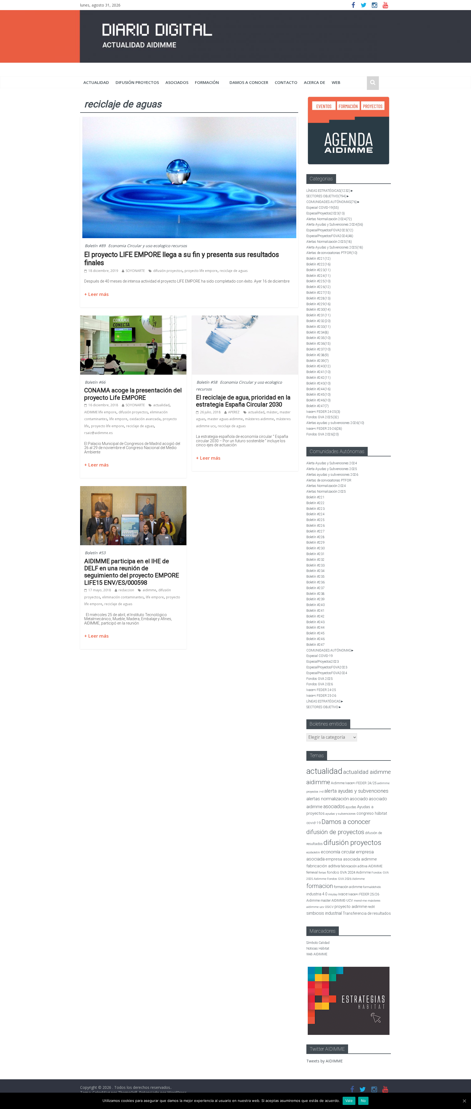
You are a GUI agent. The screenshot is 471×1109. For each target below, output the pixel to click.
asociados (176, 82)
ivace (343, 894)
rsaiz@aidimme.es (98, 433)
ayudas (351, 807)
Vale (349, 1100)
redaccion (126, 590)
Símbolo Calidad (318, 943)
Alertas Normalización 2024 (329, 219)
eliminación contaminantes (123, 597)
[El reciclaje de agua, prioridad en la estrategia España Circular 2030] (245, 319)
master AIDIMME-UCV (337, 900)
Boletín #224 (318, 276)
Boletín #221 (318, 258)
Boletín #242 (318, 378)
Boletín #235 (318, 338)
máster (272, 412)
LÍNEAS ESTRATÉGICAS (328, 191)
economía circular (338, 852)
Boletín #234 (317, 332)
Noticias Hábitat (317, 948)
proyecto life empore (201, 270)
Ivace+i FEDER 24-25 (323, 412)
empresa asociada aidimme (351, 859)
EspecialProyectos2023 (325, 213)
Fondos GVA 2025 (322, 417)
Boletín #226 (318, 287)
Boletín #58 (207, 382)
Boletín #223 (318, 270)
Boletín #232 (318, 321)
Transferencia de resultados (367, 913)
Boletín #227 (318, 293)
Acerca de (314, 82)
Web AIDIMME (316, 954)
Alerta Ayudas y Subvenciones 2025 (334, 247)
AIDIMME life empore (100, 412)
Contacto (286, 82)
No (363, 1100)
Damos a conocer (249, 82)
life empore (118, 419)
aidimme (149, 590)
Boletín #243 (318, 383)
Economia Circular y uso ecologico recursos (147, 245)
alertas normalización (327, 798)
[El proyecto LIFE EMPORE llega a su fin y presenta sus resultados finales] (189, 120)
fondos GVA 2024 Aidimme (349, 872)
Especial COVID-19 (322, 208)
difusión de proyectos (335, 832)
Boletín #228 (318, 298)
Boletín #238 (317, 355)
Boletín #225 (318, 281)
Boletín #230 (318, 309)
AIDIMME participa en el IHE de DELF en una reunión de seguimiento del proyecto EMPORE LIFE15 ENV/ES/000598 (131, 572)
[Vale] (464, 1101)
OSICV (329, 907)
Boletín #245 (318, 394)
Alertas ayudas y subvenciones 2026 (335, 423)
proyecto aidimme (350, 906)
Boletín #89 (95, 245)
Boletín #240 (318, 366)
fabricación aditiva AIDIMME (361, 866)
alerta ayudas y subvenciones (356, 791)
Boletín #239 (317, 361)
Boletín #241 (318, 372)
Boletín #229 (318, 304)
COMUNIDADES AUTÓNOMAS (331, 202)
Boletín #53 (95, 552)
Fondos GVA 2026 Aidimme (346, 879)
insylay (332, 894)
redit (371, 907)
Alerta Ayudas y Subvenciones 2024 (334, 224)
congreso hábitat (372, 813)
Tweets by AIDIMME (324, 1060)
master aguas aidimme (225, 419)
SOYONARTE (135, 270)
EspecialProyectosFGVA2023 (329, 230)
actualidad (96, 82)
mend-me (360, 900)
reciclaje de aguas (233, 270)
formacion (319, 886)
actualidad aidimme (367, 772)
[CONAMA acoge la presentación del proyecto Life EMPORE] (133, 319)
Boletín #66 (95, 382)
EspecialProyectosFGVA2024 (329, 236)
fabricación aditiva (323, 865)
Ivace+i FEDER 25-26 (324, 429)
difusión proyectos (137, 82)
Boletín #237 (318, 349)
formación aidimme (348, 887)
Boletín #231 (318, 315)
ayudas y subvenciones (340, 814)
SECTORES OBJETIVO (326, 196)
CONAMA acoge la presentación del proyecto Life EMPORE (133, 394)
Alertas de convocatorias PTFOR (331, 253)
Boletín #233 (318, 327)
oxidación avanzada (145, 419)
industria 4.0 (316, 894)
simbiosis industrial (324, 913)
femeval (312, 872)
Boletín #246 (318, 400)
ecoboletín (313, 852)
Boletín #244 (318, 389)
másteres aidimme (259, 419)
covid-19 (313, 822)
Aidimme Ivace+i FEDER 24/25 (353, 783)
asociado (359, 798)
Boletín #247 (317, 406)
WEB (336, 82)
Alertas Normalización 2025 (329, 242)
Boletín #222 (318, 264)
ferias (322, 872)
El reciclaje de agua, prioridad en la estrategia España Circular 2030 (243, 401)
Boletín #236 (318, 344)
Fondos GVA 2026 (322, 434)
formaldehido (372, 887)
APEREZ (234, 412)
